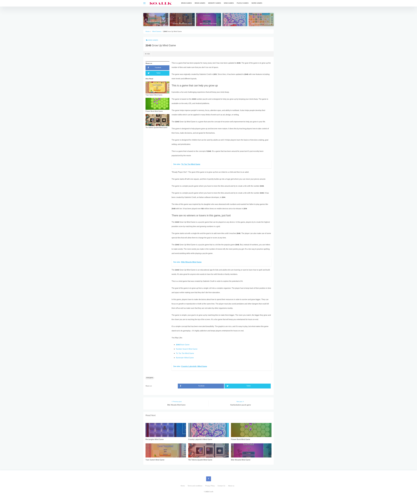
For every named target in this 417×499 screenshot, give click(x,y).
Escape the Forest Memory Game (155, 22)
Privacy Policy (210, 486)
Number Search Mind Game (186, 349)
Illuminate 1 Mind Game (185, 357)
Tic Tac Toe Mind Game (185, 353)
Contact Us (221, 486)
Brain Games (186, 3)
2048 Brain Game (182, 344)
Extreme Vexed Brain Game (182, 24)
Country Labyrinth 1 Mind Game (235, 24)
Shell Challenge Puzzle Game (261, 24)
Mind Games (229, 3)
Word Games (257, 3)
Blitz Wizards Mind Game (208, 24)
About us (231, 486)
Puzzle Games (242, 3)
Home (183, 486)
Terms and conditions (195, 486)
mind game (149, 378)
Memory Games (214, 3)
